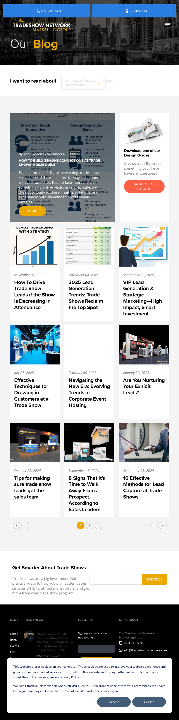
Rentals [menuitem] (14, 640)
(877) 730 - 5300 (51, 11)
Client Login (138, 11)
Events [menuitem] (14, 646)
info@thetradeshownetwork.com (145, 650)
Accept (114, 702)
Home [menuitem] (14, 634)
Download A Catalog (144, 186)
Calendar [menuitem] (14, 652)
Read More (32, 211)
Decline (149, 702)
